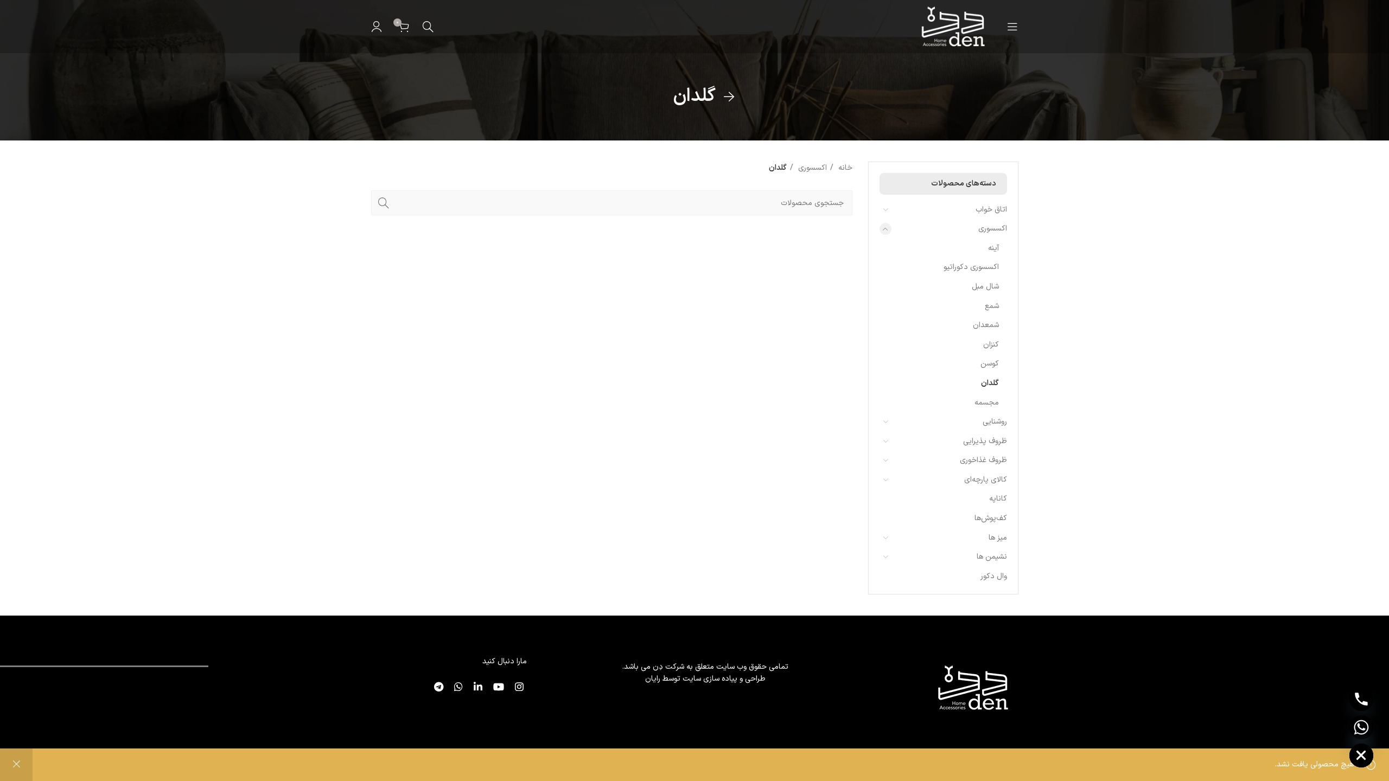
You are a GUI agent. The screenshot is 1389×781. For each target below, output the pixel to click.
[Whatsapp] (1361, 727)
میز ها (998, 537)
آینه (993, 248)
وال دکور (993, 576)
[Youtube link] (496, 686)
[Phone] (1361, 699)
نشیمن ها (992, 556)
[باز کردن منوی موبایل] (1012, 26)
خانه (844, 168)
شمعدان (986, 325)
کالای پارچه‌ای (985, 479)
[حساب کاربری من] (376, 26)
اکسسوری (992, 228)
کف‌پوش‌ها (990, 518)
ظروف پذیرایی (985, 441)
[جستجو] (428, 26)
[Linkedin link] (476, 686)
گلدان (990, 383)
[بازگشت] (729, 97)
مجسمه (986, 402)
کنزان (991, 344)
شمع (992, 306)
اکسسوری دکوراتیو (971, 267)
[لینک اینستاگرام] (517, 686)
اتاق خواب (991, 209)
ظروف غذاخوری (983, 460)
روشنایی (995, 421)
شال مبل (985, 286)
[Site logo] (952, 26)
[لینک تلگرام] (436, 686)
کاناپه (998, 498)
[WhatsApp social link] (456, 686)
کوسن (989, 363)
